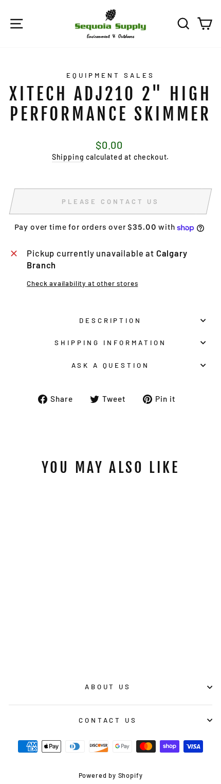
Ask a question (110, 365)
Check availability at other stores (82, 283)
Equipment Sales (110, 75)
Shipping (68, 156)
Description (110, 320)
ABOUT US (108, 687)
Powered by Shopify (111, 775)
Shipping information (110, 342)
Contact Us (108, 720)
